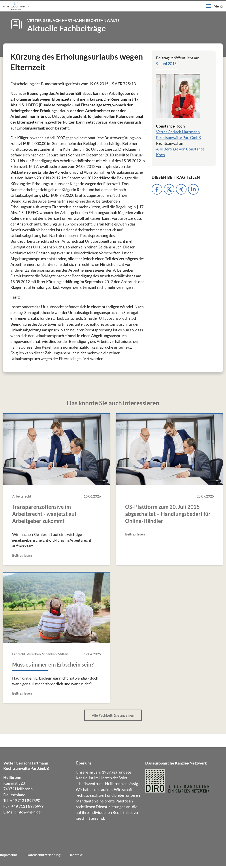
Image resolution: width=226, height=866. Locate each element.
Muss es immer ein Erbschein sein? (53, 664)
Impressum (8, 855)
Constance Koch (170, 126)
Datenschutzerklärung (43, 855)
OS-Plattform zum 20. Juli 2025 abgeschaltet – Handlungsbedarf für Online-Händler (168, 513)
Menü (218, 6)
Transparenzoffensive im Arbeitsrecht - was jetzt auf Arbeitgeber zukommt (44, 513)
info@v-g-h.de (29, 812)
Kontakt (76, 855)
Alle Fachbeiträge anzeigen (113, 715)
